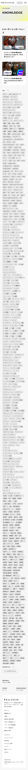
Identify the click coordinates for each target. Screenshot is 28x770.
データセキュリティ (16, 317)
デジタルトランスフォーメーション (10, 360)
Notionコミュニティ (18, 189)
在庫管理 (5, 549)
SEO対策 (10, 203)
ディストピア (15, 338)
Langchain (5, 179)
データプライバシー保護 (18, 322)
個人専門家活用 (6, 519)
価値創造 (5, 517)
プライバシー (12, 418)
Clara (4, 152)
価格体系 (10, 517)
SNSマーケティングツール (8, 208)
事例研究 (19, 498)
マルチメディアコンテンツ (8, 466)
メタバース (21, 471)
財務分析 (13, 639)
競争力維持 (11, 618)
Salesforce (19, 200)
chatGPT (10, 147)
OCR (9, 192)
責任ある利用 (6, 644)
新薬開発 (13, 583)
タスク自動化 (6, 312)
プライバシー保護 (20, 418)
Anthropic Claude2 (16, 134)
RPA (21, 197)
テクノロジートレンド (7, 344)
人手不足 (14, 503)
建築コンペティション (19, 557)
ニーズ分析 (5, 378)
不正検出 (5, 495)
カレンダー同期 (18, 248)
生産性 (4, 610)
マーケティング (6, 447)
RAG (18, 195)
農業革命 (10, 647)
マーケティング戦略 (18, 453)
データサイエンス (6, 317)
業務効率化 (22, 588)
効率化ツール (6, 533)
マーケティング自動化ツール (9, 458)
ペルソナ (5, 445)
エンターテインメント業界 (8, 232)
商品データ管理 (6, 546)
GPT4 (9, 173)
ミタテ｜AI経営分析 (8, 727)
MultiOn (4, 187)
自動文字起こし (6, 628)
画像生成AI (20, 610)
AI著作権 (9, 131)
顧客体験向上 (6, 660)
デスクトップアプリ (7, 365)
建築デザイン (6, 559)
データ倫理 (5, 328)
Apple (23, 134)
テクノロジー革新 (16, 346)
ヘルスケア (21, 442)
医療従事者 (11, 538)
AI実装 (5, 716)
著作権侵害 (12, 634)
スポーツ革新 (6, 301)
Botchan (9, 142)
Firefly (10, 160)
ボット (18, 445)
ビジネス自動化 (21, 410)
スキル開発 (14, 296)
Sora (17, 208)
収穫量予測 (16, 541)
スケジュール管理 (6, 299)
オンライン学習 (19, 237)
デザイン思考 (15, 349)
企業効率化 (18, 509)
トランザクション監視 (15, 368)
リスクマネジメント (16, 485)
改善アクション (16, 575)
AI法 (15, 126)
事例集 (4, 501)
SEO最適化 (15, 203)
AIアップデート (6, 99)
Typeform (5, 216)
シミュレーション (6, 296)
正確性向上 (5, 594)
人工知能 (15, 501)
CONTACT (6, 752)
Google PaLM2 (6, 171)
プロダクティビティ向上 (8, 432)
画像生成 (15, 610)
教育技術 (23, 578)
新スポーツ (16, 581)
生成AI (17, 607)
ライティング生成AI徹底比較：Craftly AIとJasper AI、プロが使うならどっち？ (13, 54)
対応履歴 (5, 557)
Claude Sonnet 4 (15, 152)
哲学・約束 (6, 740)
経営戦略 (18, 620)
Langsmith (11, 179)
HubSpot (20, 173)
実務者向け (9, 554)
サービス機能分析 (16, 285)
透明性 (15, 647)
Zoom (15, 219)
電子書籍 (20, 650)
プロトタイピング (18, 432)
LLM (16, 179)
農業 (22, 644)
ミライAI (16, 471)
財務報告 (18, 639)
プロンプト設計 (20, 440)
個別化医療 (5, 525)
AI (20, 94)
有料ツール (10, 586)
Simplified (5, 205)
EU (16, 158)
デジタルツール (17, 357)
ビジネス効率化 (6, 405)
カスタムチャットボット (8, 248)
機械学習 (18, 591)
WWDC (22, 216)
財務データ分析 (6, 639)
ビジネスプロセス (6, 400)
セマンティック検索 (14, 304)
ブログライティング (7, 426)
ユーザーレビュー (19, 477)
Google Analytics (12, 163)
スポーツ (22, 299)
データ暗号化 (13, 333)
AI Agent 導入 (6, 96)
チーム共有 (20, 312)
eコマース (5, 160)
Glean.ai (23, 160)
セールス (18, 301)
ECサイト (5, 158)
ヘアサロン (5, 442)
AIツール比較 (11, 115)
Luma (20, 179)
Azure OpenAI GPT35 (7, 139)
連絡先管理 (5, 650)
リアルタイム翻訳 (6, 485)
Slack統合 (14, 205)
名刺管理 (17, 543)
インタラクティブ (20, 221)
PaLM (17, 192)
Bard (4, 142)
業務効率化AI (6, 591)
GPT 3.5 (16, 171)
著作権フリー (6, 634)
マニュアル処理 (6, 461)
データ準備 (5, 336)
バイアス (5, 384)
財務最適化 (11, 642)
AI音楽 (4, 134)
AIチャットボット (16, 112)
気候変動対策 (17, 594)
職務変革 (17, 623)
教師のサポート (6, 578)
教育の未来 (17, 578)
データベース (6, 325)
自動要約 (13, 628)
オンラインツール (15, 235)
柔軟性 (22, 586)
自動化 (14, 626)
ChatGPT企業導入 (7, 150)
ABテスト (5, 94)
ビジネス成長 (6, 410)
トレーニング (16, 370)
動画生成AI (5, 535)
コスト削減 (21, 264)
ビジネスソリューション (8, 392)
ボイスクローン (11, 445)
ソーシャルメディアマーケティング (10, 306)
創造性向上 (11, 530)
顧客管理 (18, 660)
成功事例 (10, 565)
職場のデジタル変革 (7, 626)
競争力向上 (5, 618)
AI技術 (13, 123)
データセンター (13, 320)
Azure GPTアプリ (16, 136)
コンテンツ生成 (6, 283)
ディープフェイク (6, 338)
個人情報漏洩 (19, 522)
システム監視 (6, 293)
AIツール (5, 115)
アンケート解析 (11, 221)
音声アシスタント (6, 652)
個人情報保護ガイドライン (8, 522)
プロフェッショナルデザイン (9, 434)
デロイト (20, 365)
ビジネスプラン (16, 397)
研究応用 (18, 612)
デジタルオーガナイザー (8, 354)
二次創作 (9, 501)
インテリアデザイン (18, 224)
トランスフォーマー (7, 370)
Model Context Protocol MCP (16, 184)
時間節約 (5, 586)
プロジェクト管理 (13, 429)
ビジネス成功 (15, 408)
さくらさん (16, 288)
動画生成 (19, 533)
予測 (9, 498)
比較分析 (11, 594)
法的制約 (11, 599)
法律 (17, 596)
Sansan (4, 203)
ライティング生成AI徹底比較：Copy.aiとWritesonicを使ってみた (13, 80)
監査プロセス (11, 612)
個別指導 (11, 525)
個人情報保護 (19, 519)
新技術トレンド (6, 583)
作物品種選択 (6, 514)
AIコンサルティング (18, 104)
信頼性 (20, 517)
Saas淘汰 (13, 200)
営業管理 (18, 546)
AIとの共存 (18, 115)
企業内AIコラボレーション (8, 509)
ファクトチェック (6, 416)
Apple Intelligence (7, 136)
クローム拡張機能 (6, 261)
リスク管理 (5, 487)
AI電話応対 (20, 131)
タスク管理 (17, 309)
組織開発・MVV (7, 713)
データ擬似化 (6, 333)
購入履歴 (18, 644)
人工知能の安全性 (6, 503)
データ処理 (11, 328)
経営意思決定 (11, 620)
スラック (12, 301)
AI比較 (10, 126)
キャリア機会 (14, 256)
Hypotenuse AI (6, 176)
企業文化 (5, 511)
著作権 (21, 631)
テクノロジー (6, 341)
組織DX (20, 618)
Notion (21, 187)
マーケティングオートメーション (10, 450)
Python (13, 195)
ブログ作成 (5, 429)
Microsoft (17, 181)
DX (23, 155)
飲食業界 (12, 663)
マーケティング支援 (7, 455)
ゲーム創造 (14, 261)
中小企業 (10, 495)
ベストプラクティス (13, 442)
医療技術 (23, 538)
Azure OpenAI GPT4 (18, 139)
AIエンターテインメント (8, 102)
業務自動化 (12, 591)
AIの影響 (5, 118)
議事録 (20, 636)
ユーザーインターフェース (8, 474)
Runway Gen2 (6, 200)
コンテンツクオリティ (16, 275)
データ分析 (18, 328)
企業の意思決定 (16, 506)
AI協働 (8, 123)
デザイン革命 (13, 352)
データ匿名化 (15, 330)
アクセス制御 (21, 219)
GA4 (14, 160)
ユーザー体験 (6, 479)
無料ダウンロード (6, 604)
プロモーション (21, 437)
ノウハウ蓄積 (12, 378)
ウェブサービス (6, 227)
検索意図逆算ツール (7, 588)
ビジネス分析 (15, 402)
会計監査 (10, 511)
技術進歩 (15, 567)
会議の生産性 (17, 511)
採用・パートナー (8, 749)
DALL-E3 (19, 155)
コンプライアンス (6, 285)
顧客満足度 (12, 660)
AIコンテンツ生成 (16, 107)
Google (4, 163)
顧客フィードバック (14, 658)
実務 (4, 554)
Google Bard (16, 166)
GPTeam (14, 173)
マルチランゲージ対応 (7, 471)
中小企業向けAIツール (18, 495)
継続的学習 (10, 623)
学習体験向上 (20, 551)
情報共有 (16, 562)
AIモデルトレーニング (7, 120)
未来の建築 (17, 586)
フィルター (5, 418)
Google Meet (15, 168)
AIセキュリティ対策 (7, 112)
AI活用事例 (5, 128)
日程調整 (22, 583)
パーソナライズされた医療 (8, 381)
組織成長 (5, 620)
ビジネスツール (6, 394)
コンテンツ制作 (6, 280)
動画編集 (11, 535)
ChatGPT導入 (16, 150)
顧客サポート (6, 658)
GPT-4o (5, 173)
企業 (10, 506)
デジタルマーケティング (8, 362)
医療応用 (18, 538)
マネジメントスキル (15, 461)
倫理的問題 (17, 525)
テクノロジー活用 (6, 346)
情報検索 (21, 562)
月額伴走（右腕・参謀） (9, 719)
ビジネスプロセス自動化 (17, 400)
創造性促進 (5, 530)
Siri (10, 205)
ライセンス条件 (6, 482)
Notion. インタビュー (7, 189)
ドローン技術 (13, 373)
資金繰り (12, 644)
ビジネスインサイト (16, 386)
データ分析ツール (6, 330)
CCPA (17, 144)
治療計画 (5, 596)
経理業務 (5, 623)
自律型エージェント (7, 631)
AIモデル (16, 118)
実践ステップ (20, 554)
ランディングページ (15, 482)
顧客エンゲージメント (7, 655)
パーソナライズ (20, 378)
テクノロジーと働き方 (18, 344)
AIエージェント (14, 99)
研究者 (22, 612)
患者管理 (5, 562)
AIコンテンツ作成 (6, 107)
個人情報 (13, 519)
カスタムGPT (6, 245)
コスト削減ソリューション (8, 267)
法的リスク (5, 599)
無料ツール (14, 604)
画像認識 (5, 612)
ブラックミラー (6, 421)
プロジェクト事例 (8, 743)
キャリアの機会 (6, 256)
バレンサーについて (8, 738)
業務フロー (15, 588)
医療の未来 (5, 538)
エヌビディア (14, 227)
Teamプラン (20, 211)
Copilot (22, 152)
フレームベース (13, 424)
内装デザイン (6, 527)
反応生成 (10, 541)
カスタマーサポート (7, 240)
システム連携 (13, 293)
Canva (13, 142)
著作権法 (18, 634)
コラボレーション (6, 275)
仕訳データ (5, 506)
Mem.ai (4, 181)
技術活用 (21, 565)
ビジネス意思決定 (6, 408)
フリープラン (6, 424)
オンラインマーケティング (8, 237)
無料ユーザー (21, 604)
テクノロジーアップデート (15, 341)
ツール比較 (18, 314)
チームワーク (13, 312)
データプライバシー (7, 322)
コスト (15, 264)
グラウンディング (6, 259)
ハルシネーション (6, 386)
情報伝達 (10, 562)
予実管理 (5, 498)
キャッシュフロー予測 (7, 251)
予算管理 (14, 498)
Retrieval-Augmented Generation (10, 197)
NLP (17, 187)
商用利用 (13, 546)
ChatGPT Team (17, 147)
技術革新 (20, 567)
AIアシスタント (14, 96)
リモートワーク (6, 490)
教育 (12, 578)
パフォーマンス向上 (12, 384)
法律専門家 (21, 596)
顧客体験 (22, 658)
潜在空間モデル (17, 602)
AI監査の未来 (21, 128)
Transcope (22, 213)
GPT (12, 171)
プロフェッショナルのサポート (9, 437)
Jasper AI (13, 176)
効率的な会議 (13, 533)
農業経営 (5, 647)
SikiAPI (21, 203)
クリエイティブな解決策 (17, 259)
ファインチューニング (18, 413)
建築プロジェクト (14, 559)
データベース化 (13, 325)
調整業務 (16, 636)
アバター (5, 221)
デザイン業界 (6, 352)
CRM (15, 155)
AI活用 (18, 126)
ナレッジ (6, 746)
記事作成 (5, 636)
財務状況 (18, 642)
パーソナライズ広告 (20, 381)
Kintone (19, 176)
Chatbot (22, 144)
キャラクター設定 (16, 253)
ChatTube (22, 150)
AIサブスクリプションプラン (9, 110)
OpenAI (12, 192)
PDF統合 (5, 195)
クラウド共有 (21, 256)
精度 (17, 618)
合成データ (22, 541)
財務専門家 (5, 642)
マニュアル (19, 458)
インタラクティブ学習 (7, 224)
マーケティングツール (7, 453)
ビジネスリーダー (6, 402)
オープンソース (6, 235)
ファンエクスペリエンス (17, 416)
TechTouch (5, 213)
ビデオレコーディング (7, 413)
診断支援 (10, 636)
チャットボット (6, 314)
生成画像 (22, 607)
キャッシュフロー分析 (18, 251)
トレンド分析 (6, 373)
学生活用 (14, 551)
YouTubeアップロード (8, 219)
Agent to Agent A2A (13, 94)
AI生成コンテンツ (13, 128)
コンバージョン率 (15, 283)
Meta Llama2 (11, 181)
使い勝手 (18, 514)
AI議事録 (14, 131)
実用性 (14, 554)
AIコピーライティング (7, 104)
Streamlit (14, 211)
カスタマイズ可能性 (7, 243)
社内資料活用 (18, 615)
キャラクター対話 (6, 253)
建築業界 (21, 559)
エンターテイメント (15, 229)
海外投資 (10, 602)
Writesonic (16, 216)
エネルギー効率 (6, 229)
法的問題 (17, 599)
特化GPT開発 (6, 607)
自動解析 (18, 628)
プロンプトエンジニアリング (9, 440)
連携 (19, 647)
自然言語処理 (16, 631)
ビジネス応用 (14, 405)
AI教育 (17, 123)
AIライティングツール (18, 120)
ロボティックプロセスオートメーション (11, 493)
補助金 (23, 634)
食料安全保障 (6, 663)
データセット (6, 320)
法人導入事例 (11, 596)
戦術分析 (16, 565)
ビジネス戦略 (13, 410)
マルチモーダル (19, 466)
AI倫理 (4, 123)
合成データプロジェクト (8, 543)
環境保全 (12, 607)
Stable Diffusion (6, 211)
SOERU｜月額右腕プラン (10, 722)
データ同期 (22, 330)
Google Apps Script (7, 166)
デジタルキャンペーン (7, 357)
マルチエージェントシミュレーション (11, 463)
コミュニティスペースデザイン (9, 272)
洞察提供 (5, 602)
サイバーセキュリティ (7, 288)
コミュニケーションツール (8, 269)
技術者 (4, 567)
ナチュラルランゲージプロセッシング (11, 376)
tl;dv (11, 213)
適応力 (15, 650)
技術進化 (9, 567)
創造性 (19, 527)
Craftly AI (10, 155)
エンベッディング (19, 232)
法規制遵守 (22, 599)
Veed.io (11, 216)
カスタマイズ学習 (17, 243)
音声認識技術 (15, 652)
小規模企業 (10, 557)
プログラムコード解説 (17, 426)
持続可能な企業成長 (7, 570)
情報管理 (5, 565)
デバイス (15, 365)
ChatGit (5, 147)
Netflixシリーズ (11, 187)
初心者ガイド (13, 527)
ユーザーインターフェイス (8, 477)
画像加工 (9, 610)
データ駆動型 (18, 336)
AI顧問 (8, 134)
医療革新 (5, 541)
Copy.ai (4, 155)
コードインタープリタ (7, 264)
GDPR (18, 160)
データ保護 (20, 325)
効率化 (17, 530)
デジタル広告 (18, 362)
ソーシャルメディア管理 (8, 309)
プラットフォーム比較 (16, 421)
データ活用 (20, 333)
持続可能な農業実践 (7, 573)
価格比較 (16, 517)
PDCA (21, 192)
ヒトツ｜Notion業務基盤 (9, 725)
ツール (12, 314)
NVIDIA (4, 192)
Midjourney (5, 184)
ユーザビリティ (13, 479)
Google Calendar (7, 168)
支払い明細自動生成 (7, 575)
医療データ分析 (18, 535)
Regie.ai (22, 195)
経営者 (22, 620)
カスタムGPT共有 (14, 245)
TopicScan (16, 213)
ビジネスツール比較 (15, 394)
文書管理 (10, 581)
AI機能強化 (5, 126)
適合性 (10, 650)
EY (19, 158)
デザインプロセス (6, 349)
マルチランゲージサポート (8, 469)
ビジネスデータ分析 (7, 397)
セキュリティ (6, 304)
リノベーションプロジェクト (15, 487)
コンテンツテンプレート (8, 277)
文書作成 (5, 581)
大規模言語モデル (12, 549)
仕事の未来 (20, 503)
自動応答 (19, 626)
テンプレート (6, 368)
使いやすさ (12, 514)
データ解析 (11, 336)
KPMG (23, 176)
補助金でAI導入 (7, 730)
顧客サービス (17, 655)
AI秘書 (4, 131)
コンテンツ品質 (14, 280)
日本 (18, 583)
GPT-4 (21, 171)
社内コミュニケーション (8, 615)
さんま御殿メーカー (16, 291)
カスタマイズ (16, 240)
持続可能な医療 (16, 570)
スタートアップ (15, 299)
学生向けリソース (6, 551)
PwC (9, 195)
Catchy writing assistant (8, 144)
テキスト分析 (22, 338)
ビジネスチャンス (18, 392)
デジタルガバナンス (19, 354)
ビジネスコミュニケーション (9, 389)
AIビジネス (10, 118)
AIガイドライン (18, 102)
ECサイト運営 (12, 158)
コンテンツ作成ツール (19, 277)
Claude (8, 152)
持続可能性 (15, 573)
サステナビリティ (6, 291)
